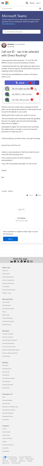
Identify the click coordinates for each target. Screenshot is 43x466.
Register (32, 3)
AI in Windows (5, 286)
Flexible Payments (6, 324)
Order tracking (5, 315)
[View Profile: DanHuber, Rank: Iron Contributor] (4, 45)
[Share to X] (18, 261)
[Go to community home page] (6, 3)
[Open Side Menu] (2, 3)
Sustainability (5, 451)
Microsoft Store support (8, 308)
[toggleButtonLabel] (40, 8)
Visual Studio (5, 419)
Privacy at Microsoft (7, 438)
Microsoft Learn (6, 403)
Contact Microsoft (13, 459)
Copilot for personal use (8, 283)
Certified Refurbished (7, 318)
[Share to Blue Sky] (25, 261)
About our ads (5, 463)
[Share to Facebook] (15, 261)
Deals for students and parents (9, 353)
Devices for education (7, 337)
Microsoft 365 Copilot (7, 384)
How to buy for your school (8, 346)
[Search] (27, 3)
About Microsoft (6, 432)
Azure (3, 397)
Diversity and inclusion (7, 444)
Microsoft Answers (8, 24)
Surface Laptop (6, 273)
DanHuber (11, 44)
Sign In (38, 3)
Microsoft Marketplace (7, 413)
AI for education (6, 356)
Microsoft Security (6, 368)
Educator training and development (11, 350)
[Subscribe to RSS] (28, 261)
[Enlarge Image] (22, 91)
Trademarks (13, 461)
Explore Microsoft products (8, 289)
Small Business (6, 388)
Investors (4, 441)
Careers (4, 428)
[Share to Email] (31, 261)
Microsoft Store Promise (8, 321)
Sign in (10, 239)
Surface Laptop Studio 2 (8, 277)
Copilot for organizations (8, 280)
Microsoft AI (5, 365)
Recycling (30, 461)
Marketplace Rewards (7, 416)
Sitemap (4, 459)
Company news (6, 435)
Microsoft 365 (5, 375)
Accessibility (5, 448)
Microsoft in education (7, 334)
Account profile (6, 302)
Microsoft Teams (8, 8)
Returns (4, 312)
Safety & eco (22, 461)
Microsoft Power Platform (8, 378)
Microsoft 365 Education (8, 343)
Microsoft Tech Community (8, 410)
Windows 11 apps (6, 293)
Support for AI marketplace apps (10, 406)
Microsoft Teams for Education (9, 340)
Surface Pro (5, 270)
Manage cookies (30, 459)
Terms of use (5, 461)
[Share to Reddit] (21, 261)
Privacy (21, 459)
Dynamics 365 (5, 372)
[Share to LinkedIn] (12, 261)
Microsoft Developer (7, 400)
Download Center (6, 305)
